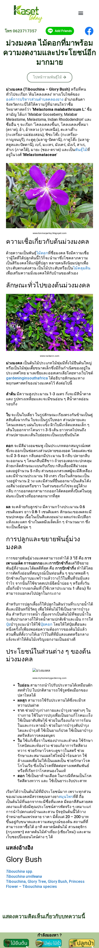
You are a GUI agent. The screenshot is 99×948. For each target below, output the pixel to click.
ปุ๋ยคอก (46, 624)
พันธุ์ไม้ (81, 149)
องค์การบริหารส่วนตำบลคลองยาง (34, 99)
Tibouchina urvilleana (24, 876)
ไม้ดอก (42, 253)
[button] (81, 13)
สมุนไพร (66, 796)
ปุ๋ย (8, 624)
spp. (19, 871)
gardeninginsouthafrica (27, 378)
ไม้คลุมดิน (81, 268)
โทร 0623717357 (21, 31)
